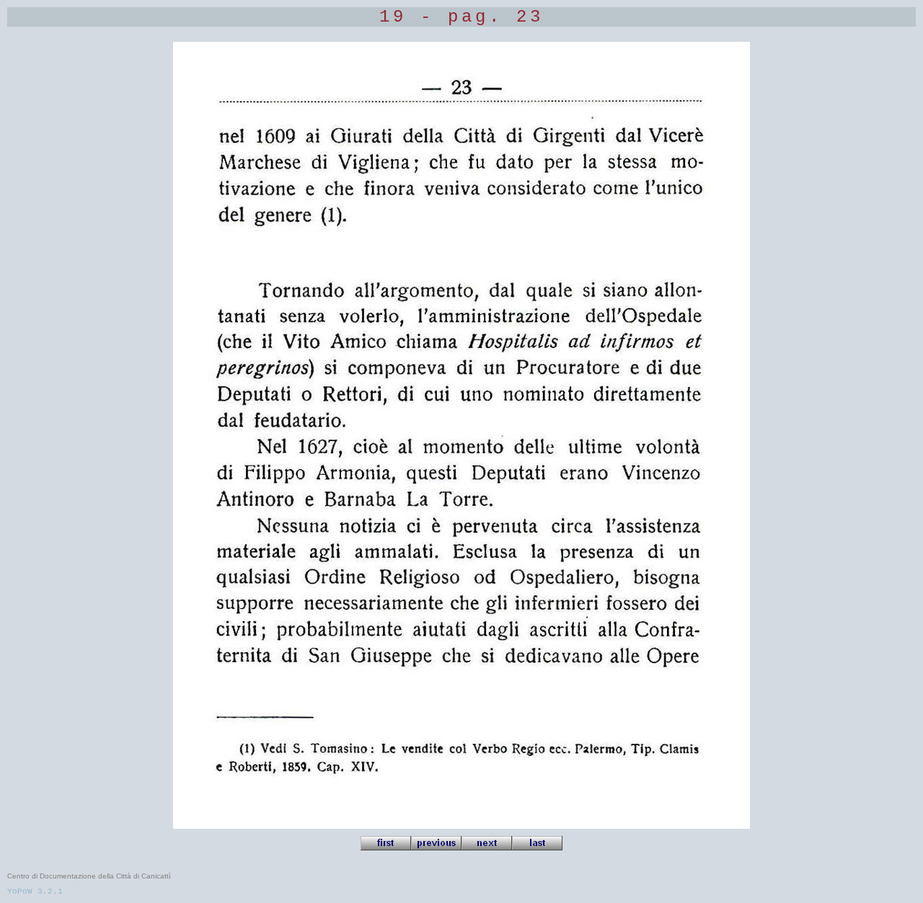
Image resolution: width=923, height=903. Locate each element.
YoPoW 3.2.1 (35, 891)
